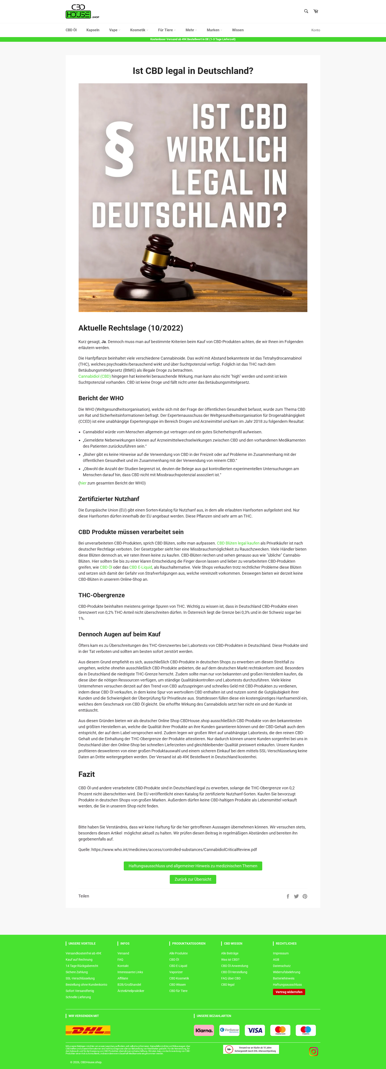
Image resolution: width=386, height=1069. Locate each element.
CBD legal (227, 984)
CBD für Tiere (178, 991)
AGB (276, 959)
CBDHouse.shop (91, 1062)
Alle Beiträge (229, 953)
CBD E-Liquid (140, 567)
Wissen (238, 30)
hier (83, 483)
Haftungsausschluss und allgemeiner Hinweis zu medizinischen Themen (193, 866)
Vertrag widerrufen (289, 992)
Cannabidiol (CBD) (94, 376)
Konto (315, 30)
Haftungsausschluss (287, 984)
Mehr (190, 30)
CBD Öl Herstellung (234, 972)
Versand (123, 953)
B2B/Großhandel (129, 984)
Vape (113, 30)
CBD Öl (71, 30)
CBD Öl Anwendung (234, 966)
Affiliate (122, 978)
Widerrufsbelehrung (286, 972)
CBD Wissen (177, 984)
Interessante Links (130, 972)
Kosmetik (138, 30)
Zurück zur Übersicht (193, 879)
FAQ (120, 959)
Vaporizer (176, 972)
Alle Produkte (178, 953)
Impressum (281, 953)
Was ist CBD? (230, 959)
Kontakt (123, 966)
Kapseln (92, 30)
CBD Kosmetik (179, 978)
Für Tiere (166, 30)
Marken (213, 30)
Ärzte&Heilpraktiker (130, 991)
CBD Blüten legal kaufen (238, 543)
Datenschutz (282, 966)
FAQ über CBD (231, 978)
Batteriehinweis (283, 978)
